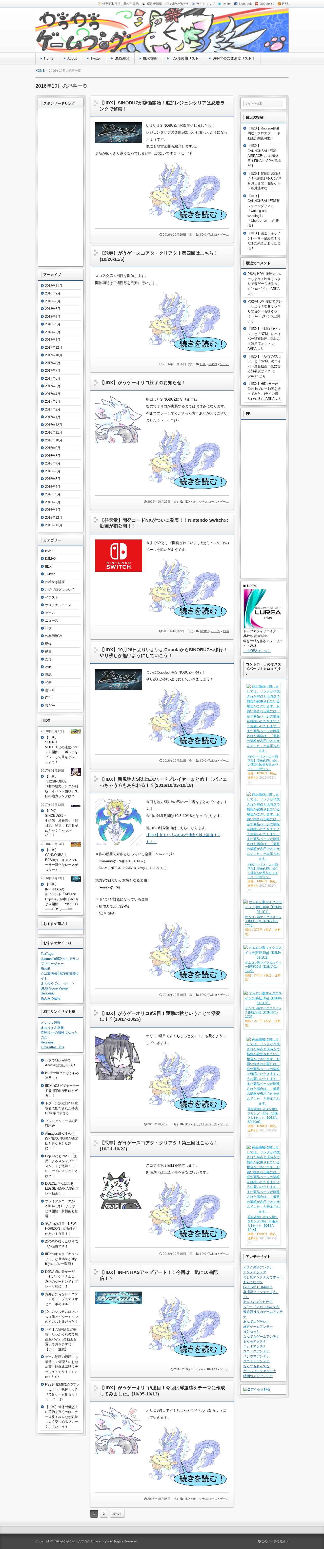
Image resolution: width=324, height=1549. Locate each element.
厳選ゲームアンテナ (258, 1327)
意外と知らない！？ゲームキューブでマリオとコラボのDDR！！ (61, 1299)
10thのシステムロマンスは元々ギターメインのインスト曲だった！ (61, 1316)
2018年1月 (52, 340)
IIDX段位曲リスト (185, 58)
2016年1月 (52, 510)
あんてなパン (253, 1282)
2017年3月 (52, 401)
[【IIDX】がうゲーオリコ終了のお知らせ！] (120, 444)
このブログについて (60, 589)
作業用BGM (54, 636)
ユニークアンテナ (256, 1351)
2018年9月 (52, 293)
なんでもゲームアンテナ (261, 1336)
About (72, 58)
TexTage (47, 954)
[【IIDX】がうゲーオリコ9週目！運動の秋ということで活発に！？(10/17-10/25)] (120, 1081)
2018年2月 (52, 332)
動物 (48, 644)
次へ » (117, 1514)
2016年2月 (52, 502)
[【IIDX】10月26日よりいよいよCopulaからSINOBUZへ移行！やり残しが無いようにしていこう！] (120, 691)
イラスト (51, 597)
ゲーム (224, 234)
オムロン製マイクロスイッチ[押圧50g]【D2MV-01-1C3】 (263, 1012)
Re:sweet (47, 993)
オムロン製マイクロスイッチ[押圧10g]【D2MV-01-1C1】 (263, 921)
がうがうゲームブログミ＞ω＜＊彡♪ (84, 1541)
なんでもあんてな (256, 1366)
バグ (48, 628)
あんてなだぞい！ (256, 1321)
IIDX (203, 234)
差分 (48, 659)
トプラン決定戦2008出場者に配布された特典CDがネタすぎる (61, 1108)
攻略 (48, 667)
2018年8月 (52, 301)
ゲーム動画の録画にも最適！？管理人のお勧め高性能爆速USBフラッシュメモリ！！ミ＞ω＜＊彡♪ (61, 1366)
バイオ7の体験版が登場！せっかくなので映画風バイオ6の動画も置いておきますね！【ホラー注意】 (61, 1339)
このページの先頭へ (274, 1541)
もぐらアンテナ (254, 1341)
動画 (226, 631)
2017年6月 (52, 378)
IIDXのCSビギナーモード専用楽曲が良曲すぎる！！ (62, 1090)
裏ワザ (50, 690)
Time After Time (52, 1047)
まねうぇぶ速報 (52, 1027)
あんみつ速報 (50, 998)
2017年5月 (52, 386)
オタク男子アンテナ (258, 1267)
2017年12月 (53, 347)
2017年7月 (52, 370)
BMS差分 (122, 58)
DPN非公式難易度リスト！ (233, 58)
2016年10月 (53, 440)
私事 (48, 682)
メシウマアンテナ (256, 1356)
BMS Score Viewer (55, 988)
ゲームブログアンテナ (259, 1371)
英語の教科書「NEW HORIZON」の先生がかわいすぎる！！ (60, 1229)
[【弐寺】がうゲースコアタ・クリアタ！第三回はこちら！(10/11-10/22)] (120, 1210)
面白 (48, 698)
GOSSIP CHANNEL (258, 1287)
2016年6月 (52, 471)
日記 (48, 675)
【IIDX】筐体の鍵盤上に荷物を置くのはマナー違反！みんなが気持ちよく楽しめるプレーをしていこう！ (61, 1417)
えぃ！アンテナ (254, 1346)
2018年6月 (52, 309)
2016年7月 (52, 463)
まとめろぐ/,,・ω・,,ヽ (58, 983)
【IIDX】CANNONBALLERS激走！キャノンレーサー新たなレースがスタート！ (61, 860)
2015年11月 (53, 525)
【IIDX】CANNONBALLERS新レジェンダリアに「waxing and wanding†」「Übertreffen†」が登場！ (264, 211)
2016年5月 (52, 479)
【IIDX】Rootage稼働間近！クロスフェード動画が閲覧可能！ (264, 133)
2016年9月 (52, 448)
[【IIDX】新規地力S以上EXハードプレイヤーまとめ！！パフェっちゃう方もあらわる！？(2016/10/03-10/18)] (120, 847)
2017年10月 (53, 355)
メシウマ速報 (50, 1022)
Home (49, 58)
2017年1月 (52, 417)
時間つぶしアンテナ (258, 1376)
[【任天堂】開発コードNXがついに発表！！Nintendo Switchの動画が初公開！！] (120, 573)
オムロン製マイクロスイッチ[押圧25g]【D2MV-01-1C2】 (263, 967)
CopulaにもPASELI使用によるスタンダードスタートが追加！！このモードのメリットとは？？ (61, 1166)
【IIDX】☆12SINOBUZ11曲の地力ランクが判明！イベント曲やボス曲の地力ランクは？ (61, 786)
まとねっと (251, 1331)
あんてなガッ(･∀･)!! (258, 1302)
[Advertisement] (61, 188)
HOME (40, 70)
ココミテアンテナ (256, 1361)
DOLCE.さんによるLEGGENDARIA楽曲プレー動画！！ (62, 1188)
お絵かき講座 (55, 582)
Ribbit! (45, 969)
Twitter (95, 58)
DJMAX (50, 559)
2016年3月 (52, 494)
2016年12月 (53, 425)
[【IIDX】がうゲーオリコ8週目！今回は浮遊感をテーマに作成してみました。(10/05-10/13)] (120, 1456)
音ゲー (50, 705)
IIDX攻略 (150, 58)
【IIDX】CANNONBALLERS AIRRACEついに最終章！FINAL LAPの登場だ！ (264, 155)
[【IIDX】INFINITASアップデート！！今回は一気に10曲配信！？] (120, 1305)
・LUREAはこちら (257, 651)
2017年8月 (52, 363)
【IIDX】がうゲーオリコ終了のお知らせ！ (143, 382)
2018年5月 (52, 317)
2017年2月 (52, 409)
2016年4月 (52, 487)
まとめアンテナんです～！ (263, 1277)
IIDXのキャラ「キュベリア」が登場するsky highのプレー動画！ (61, 1259)
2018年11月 (53, 286)
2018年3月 (52, 324)
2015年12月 (53, 517)
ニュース (51, 620)
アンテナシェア (254, 1272)
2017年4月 (52, 394)
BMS (48, 551)
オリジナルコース (205, 501)
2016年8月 (52, 456)
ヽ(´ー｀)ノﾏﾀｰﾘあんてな (261, 1307)
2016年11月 (53, 432)
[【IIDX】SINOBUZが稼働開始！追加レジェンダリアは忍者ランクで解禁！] (120, 144)
